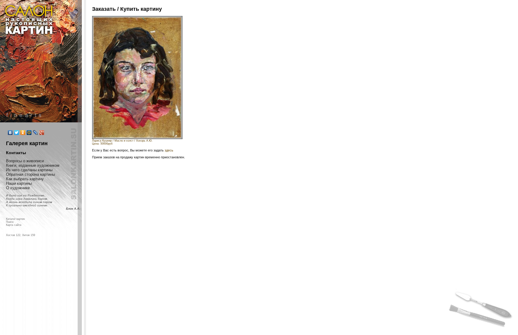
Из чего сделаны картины (29, 170)
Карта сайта (13, 224)
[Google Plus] (42, 132)
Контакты (16, 152)
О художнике (18, 188)
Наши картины (19, 183)
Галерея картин (27, 143)
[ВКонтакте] (10, 132)
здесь (169, 150)
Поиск (9, 221)
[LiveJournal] (35, 132)
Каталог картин (15, 218)
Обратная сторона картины (30, 174)
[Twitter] (16, 132)
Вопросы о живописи (25, 161)
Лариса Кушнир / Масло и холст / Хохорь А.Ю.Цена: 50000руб (122, 142)
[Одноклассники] (23, 132)
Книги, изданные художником (32, 165)
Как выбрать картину (25, 179)
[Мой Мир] (29, 132)
